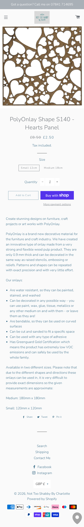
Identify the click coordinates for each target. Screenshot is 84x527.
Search (42, 446)
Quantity (30, 182)
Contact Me (42, 458)
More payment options (57, 204)
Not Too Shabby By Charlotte (48, 493)
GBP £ (40, 484)
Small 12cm (29, 168)
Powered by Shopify (42, 499)
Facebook (44, 467)
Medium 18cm (53, 168)
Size (42, 159)
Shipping (42, 452)
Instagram (44, 473)
